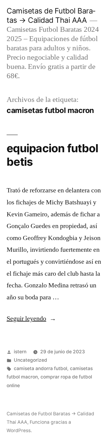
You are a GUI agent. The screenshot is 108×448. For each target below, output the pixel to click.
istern (20, 352)
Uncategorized (30, 360)
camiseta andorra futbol (40, 368)
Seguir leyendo (31, 318)
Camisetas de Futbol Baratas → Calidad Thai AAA (51, 15)
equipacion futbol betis (52, 154)
